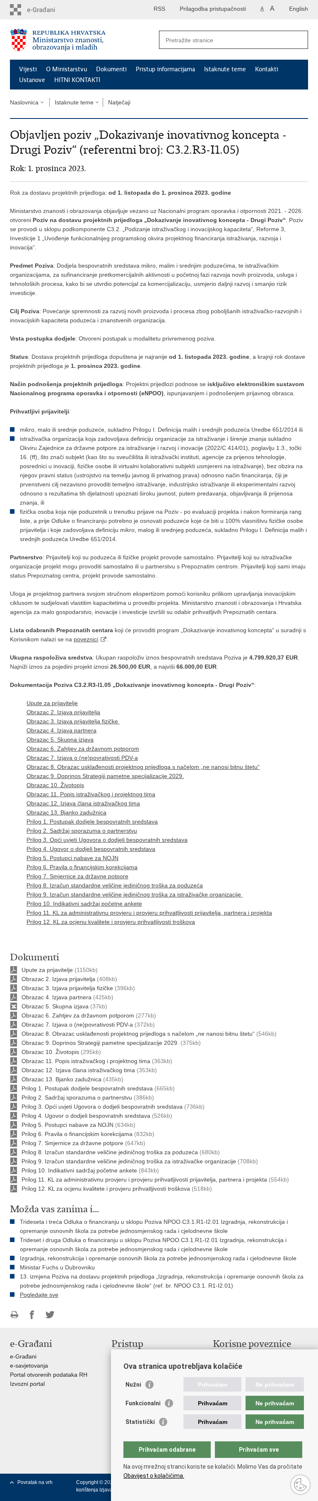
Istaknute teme (225, 69)
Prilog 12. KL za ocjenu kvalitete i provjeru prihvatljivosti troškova (110, 921)
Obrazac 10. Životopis (55, 785)
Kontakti (266, 69)
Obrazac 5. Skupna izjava (60, 739)
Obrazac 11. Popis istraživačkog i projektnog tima (90, 794)
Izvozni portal (27, 1383)
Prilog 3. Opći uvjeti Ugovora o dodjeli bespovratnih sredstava (107, 839)
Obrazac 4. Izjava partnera (61, 730)
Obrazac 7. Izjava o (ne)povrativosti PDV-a (82, 757)
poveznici (86, 639)
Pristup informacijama (165, 69)
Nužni (133, 1384)
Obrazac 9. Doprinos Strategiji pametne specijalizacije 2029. (105, 776)
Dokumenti (111, 69)
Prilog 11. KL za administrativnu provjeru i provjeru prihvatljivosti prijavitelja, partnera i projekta (149, 912)
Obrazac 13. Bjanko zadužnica (66, 812)
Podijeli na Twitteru (50, 1314)
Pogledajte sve (39, 1294)
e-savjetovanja (29, 1365)
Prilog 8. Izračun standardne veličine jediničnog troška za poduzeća (114, 885)
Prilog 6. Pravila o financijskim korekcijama (81, 867)
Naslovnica (24, 102)
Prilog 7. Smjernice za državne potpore (77, 876)
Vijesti (28, 69)
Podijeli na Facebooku (32, 1314)
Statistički (140, 1422)
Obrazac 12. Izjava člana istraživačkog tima (83, 803)
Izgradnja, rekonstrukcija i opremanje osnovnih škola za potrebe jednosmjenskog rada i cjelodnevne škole (158, 1258)
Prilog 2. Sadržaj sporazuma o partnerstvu (81, 830)
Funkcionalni (143, 1403)
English (298, 8)
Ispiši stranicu (14, 1314)
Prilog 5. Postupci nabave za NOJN (72, 858)
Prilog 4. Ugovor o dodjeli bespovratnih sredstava (90, 849)
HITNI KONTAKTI (77, 80)
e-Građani (23, 1356)
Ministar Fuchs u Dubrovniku (57, 1267)
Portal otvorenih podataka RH (48, 1374)
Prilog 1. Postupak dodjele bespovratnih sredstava (92, 821)
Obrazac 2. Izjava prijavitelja (63, 712)
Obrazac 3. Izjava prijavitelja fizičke (73, 721)
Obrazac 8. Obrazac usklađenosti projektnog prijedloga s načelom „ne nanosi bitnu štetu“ (143, 767)
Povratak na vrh (35, 1482)
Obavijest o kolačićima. (153, 1475)
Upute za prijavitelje (52, 703)
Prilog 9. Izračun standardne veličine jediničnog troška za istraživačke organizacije (134, 894)
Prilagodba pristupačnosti (213, 8)
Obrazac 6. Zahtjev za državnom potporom (82, 748)
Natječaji (119, 102)
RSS (159, 8)
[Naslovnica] (84, 40)
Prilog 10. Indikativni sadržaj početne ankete (84, 903)
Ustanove (32, 80)
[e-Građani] (45, 9)
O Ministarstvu (66, 69)
